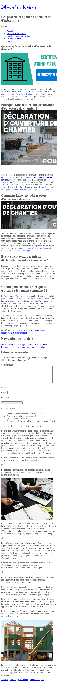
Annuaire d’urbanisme (16, 33)
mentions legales (37, 679)
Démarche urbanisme (18, 7)
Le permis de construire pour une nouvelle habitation (24, 347)
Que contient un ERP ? (17, 419)
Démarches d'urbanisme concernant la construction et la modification (23, 331)
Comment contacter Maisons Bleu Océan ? (25, 414)
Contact (10, 41)
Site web (5, 397)
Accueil (10, 31)
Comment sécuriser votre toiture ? (21, 416)
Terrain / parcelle (14, 38)
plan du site (23, 679)
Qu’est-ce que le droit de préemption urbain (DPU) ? (24, 344)
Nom (3, 387)
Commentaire (8, 365)
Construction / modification (18, 36)
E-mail (4, 392)
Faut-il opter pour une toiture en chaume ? (25, 426)
